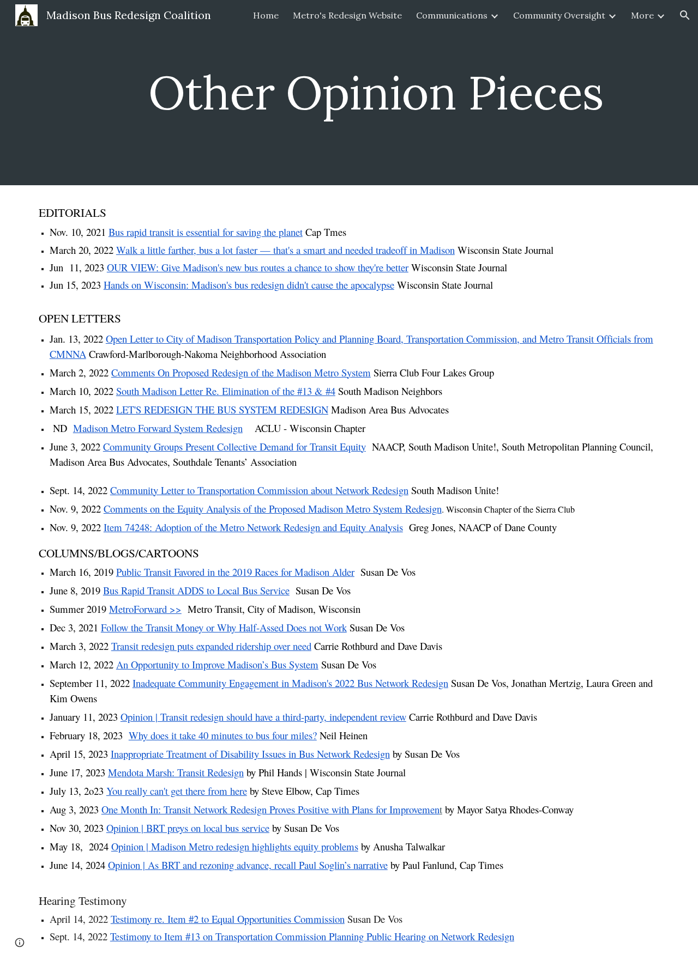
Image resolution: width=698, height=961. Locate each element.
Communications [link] (452, 15)
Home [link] (266, 15)
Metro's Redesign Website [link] (347, 15)
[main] (376, 92)
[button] (685, 15)
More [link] (642, 15)
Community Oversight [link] (559, 15)
